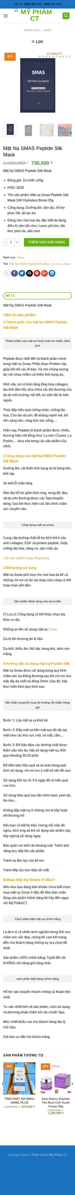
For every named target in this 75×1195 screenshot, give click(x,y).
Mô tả (10, 295)
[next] (65, 86)
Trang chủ (31, 30)
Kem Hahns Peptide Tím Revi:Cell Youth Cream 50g (56, 1102)
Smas (47, 30)
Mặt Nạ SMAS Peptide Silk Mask (29, 263)
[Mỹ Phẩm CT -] (34, 16)
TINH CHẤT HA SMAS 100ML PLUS (19, 1100)
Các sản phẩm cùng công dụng (26, 558)
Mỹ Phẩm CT (58, 1154)
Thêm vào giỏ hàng (46, 242)
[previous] (10, 86)
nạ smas (56, 263)
